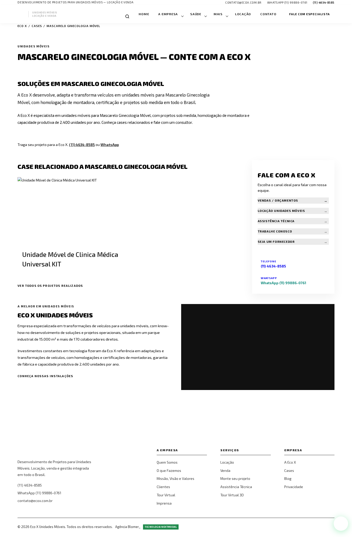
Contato (268, 14)
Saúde (195, 14)
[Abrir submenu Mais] (227, 14)
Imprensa (164, 503)
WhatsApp (109, 144)
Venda (225, 470)
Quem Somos (167, 462)
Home (144, 14)
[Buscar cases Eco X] (127, 16)
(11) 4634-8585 (82, 144)
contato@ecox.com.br (35, 500)
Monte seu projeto (235, 478)
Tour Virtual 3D (232, 495)
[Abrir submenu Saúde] (205, 14)
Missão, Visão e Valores (175, 478)
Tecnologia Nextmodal (161, 526)
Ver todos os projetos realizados (50, 285)
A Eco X (290, 462)
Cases (37, 26)
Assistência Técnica (236, 486)
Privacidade (293, 486)
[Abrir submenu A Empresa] (182, 14)
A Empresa (168, 14)
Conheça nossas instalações (45, 376)
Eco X (22, 26)
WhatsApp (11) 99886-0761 (39, 493)
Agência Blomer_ (127, 527)
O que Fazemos (169, 470)
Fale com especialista (309, 14)
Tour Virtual (166, 495)
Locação (243, 14)
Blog (287, 478)
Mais (218, 14)
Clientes (163, 486)
